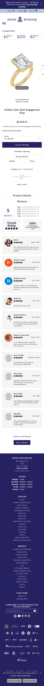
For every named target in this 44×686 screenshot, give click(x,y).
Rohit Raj (17, 298)
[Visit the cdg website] (23, 633)
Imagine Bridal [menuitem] (22, 563)
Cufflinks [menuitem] (22, 527)
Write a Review (22, 442)
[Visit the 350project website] (6, 626)
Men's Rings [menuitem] (22, 505)
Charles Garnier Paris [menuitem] (22, 549)
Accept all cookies (29, 681)
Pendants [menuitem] (22, 518)
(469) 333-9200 (22, 101)
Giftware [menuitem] (22, 529)
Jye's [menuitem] (22, 565)
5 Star (19, 207)
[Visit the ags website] (14, 626)
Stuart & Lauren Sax (21, 335)
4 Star (19, 209)
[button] (11, 11)
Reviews (22, 201)
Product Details (22, 195)
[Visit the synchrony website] (36, 653)
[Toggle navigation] (4, 24)
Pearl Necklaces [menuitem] (22, 537)
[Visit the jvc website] (27, 646)
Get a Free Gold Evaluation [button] (27, 5)
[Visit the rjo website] (28, 653)
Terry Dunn (18, 373)
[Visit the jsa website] (14, 646)
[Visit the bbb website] (12, 633)
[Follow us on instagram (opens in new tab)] (29, 616)
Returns (32, 161)
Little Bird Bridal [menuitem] (22, 568)
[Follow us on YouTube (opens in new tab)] (19, 616)
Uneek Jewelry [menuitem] (22, 581)
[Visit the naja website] (13, 653)
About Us (22, 596)
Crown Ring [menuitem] (22, 552)
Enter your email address (22, 607)
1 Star (19, 216)
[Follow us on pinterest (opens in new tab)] (26, 616)
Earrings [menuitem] (22, 513)
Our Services (22, 599)
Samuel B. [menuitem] (22, 576)
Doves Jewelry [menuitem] (22, 555)
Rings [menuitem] (22, 500)
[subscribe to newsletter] (35, 611)
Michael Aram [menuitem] (22, 573)
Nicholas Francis (20, 278)
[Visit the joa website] (37, 640)
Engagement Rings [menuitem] (22, 510)
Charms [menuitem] (22, 524)
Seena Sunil (18, 393)
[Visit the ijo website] (7, 640)
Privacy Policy (31, 673)
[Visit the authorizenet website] (29, 626)
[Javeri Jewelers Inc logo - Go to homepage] (22, 18)
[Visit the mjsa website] (6, 653)
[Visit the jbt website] (15, 640)
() (38, 207)
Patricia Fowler (19, 260)
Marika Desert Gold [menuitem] (22, 502)
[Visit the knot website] (35, 646)
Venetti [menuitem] (22, 587)
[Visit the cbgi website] (17, 633)
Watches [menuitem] (22, 532)
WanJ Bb (17, 413)
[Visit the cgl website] (28, 633)
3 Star (19, 211)
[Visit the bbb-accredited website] (36, 626)
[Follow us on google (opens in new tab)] (15, 616)
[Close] (41, 4)
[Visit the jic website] (30, 640)
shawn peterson (20, 315)
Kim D (16, 240)
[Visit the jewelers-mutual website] (23, 640)
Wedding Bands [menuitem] (22, 508)
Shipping (12, 161)
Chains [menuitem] (22, 535)
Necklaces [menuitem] (22, 516)
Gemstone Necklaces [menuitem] (22, 540)
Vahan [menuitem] (22, 584)
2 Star (19, 214)
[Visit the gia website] (35, 633)
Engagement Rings (9, 31)
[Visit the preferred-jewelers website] (22, 653)
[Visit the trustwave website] (22, 660)
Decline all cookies (14, 681)
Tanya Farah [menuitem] (22, 579)
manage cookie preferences (20, 675)
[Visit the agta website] (23, 626)
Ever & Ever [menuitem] (22, 557)
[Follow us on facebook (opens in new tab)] (22, 616)
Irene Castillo (19, 355)
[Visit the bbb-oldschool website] (7, 633)
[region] (22, 71)
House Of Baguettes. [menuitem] (22, 560)
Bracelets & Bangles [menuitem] (22, 521)
